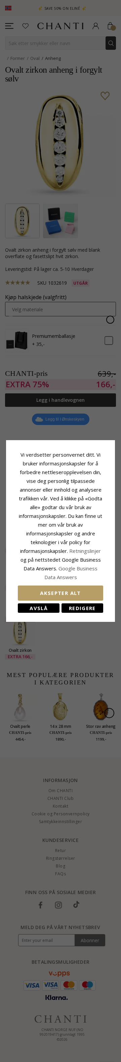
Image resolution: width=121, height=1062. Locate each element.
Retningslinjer (85, 550)
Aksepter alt (60, 593)
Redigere (82, 608)
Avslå (39, 608)
